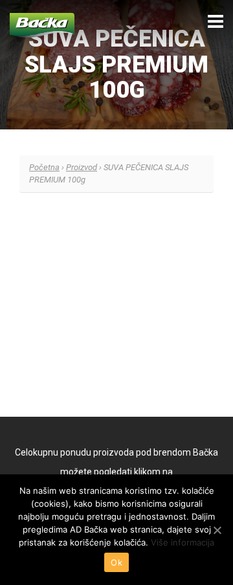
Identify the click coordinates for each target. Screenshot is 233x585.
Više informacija (182, 542)
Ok (116, 562)
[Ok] (216, 530)
